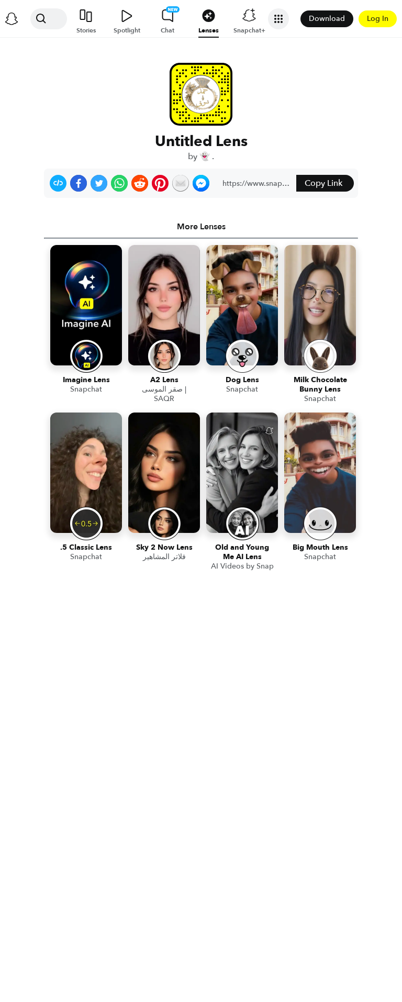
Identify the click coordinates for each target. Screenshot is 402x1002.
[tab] (201, 227)
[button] (58, 183)
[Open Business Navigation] (278, 18)
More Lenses (201, 226)
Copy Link (323, 183)
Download (327, 19)
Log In (377, 19)
